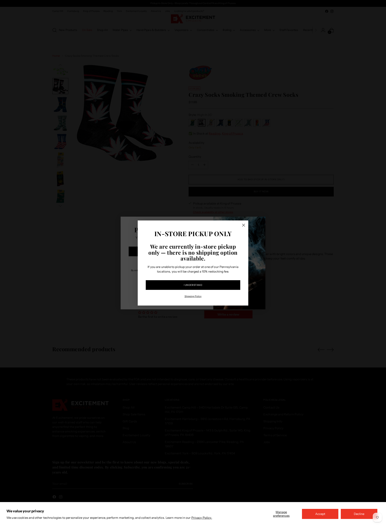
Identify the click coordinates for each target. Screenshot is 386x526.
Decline (359, 514)
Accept (320, 514)
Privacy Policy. (201, 518)
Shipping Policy (193, 296)
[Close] (243, 225)
